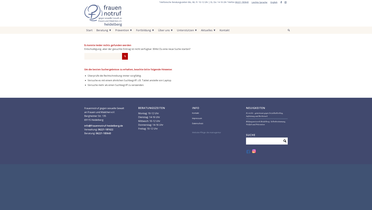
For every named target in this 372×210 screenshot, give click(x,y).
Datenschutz (197, 123)
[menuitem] (259, 2)
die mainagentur (213, 132)
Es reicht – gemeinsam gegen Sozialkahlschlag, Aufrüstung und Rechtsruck (264, 114)
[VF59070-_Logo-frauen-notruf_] (103, 15)
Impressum (197, 118)
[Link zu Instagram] (285, 2)
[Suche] (287, 30)
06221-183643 (242, 2)
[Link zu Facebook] (281, 2)
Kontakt (195, 113)
